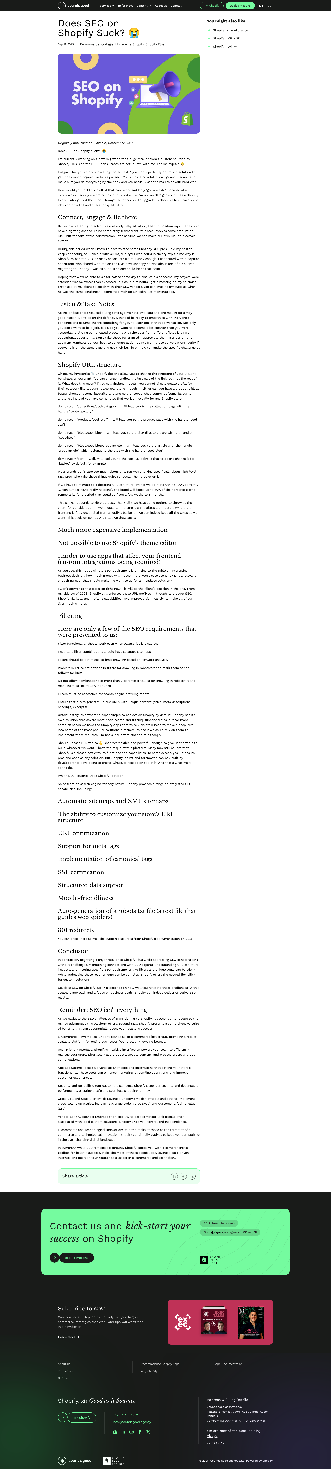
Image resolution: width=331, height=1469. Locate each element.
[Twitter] (148, 1432)
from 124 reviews (223, 1223)
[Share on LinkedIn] (174, 1176)
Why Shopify (149, 1371)
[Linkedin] (123, 1432)
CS (269, 5)
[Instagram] (131, 1432)
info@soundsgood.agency (132, 1422)
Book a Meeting (240, 5)
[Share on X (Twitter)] (192, 1176)
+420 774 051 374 (126, 1415)
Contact (63, 1378)
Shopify (267, 1460)
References (65, 1371)
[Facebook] (140, 1432)
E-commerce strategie (96, 44)
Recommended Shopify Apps (160, 1364)
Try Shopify (211, 5)
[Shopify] (115, 1432)
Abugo (212, 1435)
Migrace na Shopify (129, 44)
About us (64, 1364)
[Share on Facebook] (183, 1176)
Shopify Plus (155, 44)
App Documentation (229, 1364)
